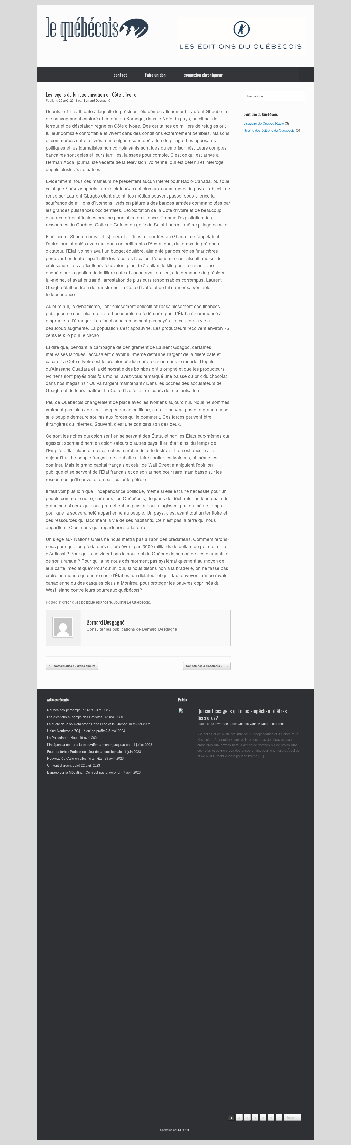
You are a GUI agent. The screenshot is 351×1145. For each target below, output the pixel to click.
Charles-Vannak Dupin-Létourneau (262, 723)
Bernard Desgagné (97, 100)
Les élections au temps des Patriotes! (75, 716)
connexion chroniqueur (203, 75)
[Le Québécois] (97, 30)
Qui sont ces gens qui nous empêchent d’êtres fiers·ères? (242, 714)
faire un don (155, 75)
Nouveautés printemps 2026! (68, 709)
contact (120, 75)
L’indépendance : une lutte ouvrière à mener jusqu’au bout (89, 744)
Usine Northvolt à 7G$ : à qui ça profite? (77, 730)
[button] (306, 74)
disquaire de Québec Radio (264, 123)
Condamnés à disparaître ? (207, 666)
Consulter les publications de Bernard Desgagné (132, 629)
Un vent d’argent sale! (63, 765)
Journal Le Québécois (132, 602)
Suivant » (292, 1117)
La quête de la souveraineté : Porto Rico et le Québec (87, 723)
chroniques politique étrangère (87, 602)
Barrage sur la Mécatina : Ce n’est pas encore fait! (84, 772)
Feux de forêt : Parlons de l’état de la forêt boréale (84, 751)
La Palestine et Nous (62, 737)
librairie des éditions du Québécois (269, 130)
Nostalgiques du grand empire (72, 666)
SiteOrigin (184, 1130)
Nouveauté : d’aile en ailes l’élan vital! (75, 758)
